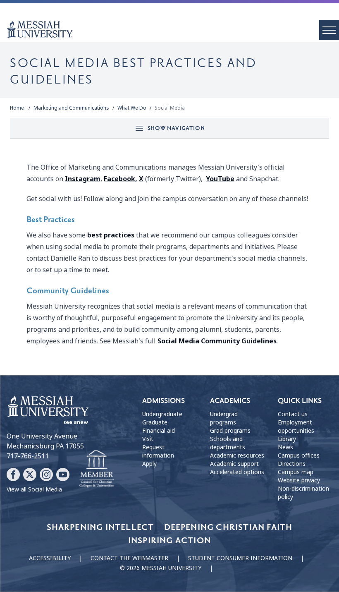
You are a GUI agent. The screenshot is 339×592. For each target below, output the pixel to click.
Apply (149, 464)
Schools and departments (227, 443)
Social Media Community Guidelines (217, 341)
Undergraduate (162, 414)
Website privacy (299, 480)
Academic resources (237, 455)
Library (287, 439)
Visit (147, 439)
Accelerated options (237, 472)
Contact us (293, 414)
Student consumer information (240, 558)
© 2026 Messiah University (160, 568)
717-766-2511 (28, 456)
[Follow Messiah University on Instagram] (46, 474)
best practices (110, 235)
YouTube (220, 179)
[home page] (173, 29)
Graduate (154, 422)
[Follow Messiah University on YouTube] (62, 474)
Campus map (295, 472)
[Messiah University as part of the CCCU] (96, 469)
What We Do (131, 108)
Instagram (82, 179)
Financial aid (158, 431)
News (285, 447)
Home (17, 108)
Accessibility (50, 558)
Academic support (234, 464)
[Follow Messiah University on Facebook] (13, 474)
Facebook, (120, 179)
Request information (158, 451)
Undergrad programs (224, 418)
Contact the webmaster (129, 558)
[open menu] (329, 30)
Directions (292, 464)
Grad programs (230, 431)
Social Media (170, 108)
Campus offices (299, 455)
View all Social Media (34, 489)
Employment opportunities (296, 426)
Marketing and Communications (71, 108)
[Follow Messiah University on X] (29, 474)
